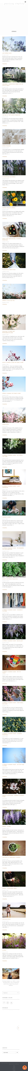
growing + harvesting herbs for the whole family (12, 84)
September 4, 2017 (5, 209)
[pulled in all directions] (14, 260)
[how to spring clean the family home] (14, 353)
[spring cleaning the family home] (14, 384)
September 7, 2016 (5, 334)
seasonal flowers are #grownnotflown (8, 332)
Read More (5, 63)
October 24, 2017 (5, 116)
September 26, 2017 (5, 147)
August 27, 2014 (5, 736)
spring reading (6, 146)
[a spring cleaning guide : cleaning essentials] (14, 724)
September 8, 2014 (5, 674)
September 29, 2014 (5, 551)
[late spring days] (14, 44)
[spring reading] (14, 136)
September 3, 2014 (5, 705)
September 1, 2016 (5, 364)
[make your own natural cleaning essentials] (14, 229)
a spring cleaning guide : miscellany (12, 641)
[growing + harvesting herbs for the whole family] (14, 74)
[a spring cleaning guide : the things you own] (14, 446)
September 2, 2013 (5, 859)
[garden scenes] (14, 507)
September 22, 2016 (5, 271)
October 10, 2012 (5, 952)
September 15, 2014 (5, 642)
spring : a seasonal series (9, 888)
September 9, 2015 (5, 395)
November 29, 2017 (5, 55)
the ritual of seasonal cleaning (11, 857)
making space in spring (8, 207)
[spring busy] (14, 415)
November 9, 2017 (5, 87)
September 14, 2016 (5, 302)
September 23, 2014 (5, 580)
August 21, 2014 (5, 767)
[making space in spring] (14, 198)
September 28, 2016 (5, 241)
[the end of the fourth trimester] (14, 105)
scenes (4, 950)
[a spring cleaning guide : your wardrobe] (14, 477)
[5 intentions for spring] (14, 167)
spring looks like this (8, 300)
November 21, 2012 (5, 921)
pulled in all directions (8, 269)
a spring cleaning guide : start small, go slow (13, 703)
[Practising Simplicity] (14, 2)
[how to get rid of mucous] (14, 569)
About (14, 1067)
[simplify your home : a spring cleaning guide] (14, 786)
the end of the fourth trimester (11, 115)
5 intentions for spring (8, 177)
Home (14, 1065)
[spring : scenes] (14, 817)
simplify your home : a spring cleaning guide (13, 796)
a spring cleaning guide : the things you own (12, 456)
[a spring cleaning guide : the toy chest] (14, 662)
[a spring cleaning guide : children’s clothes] (14, 600)
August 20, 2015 (5, 426)
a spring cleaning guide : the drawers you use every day (13, 548)
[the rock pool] (14, 910)
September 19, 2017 (5, 178)
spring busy (5, 424)
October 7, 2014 (5, 489)
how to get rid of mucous (10, 579)
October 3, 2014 (5, 519)
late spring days (7, 53)
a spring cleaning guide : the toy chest (11, 672)
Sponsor (14, 1068)
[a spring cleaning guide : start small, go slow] (14, 693)
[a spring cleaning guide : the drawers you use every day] (14, 538)
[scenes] (14, 941)
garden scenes (6, 517)
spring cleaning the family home (11, 393)
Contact (14, 1070)
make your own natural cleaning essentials (11, 239)
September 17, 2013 (5, 828)
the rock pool (6, 919)
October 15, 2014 (5, 458)
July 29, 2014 (4, 798)
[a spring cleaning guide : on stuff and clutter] (14, 755)
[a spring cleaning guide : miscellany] (14, 631)
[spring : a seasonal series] (14, 879)
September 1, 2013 (5, 890)
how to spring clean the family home (12, 362)
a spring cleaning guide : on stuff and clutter (13, 765)
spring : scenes (6, 826)
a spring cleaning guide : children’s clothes (12, 610)
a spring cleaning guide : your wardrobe (11, 487)
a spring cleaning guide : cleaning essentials (12, 734)
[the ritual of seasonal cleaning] (14, 848)
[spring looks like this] (14, 291)
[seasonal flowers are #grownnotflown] (14, 322)
